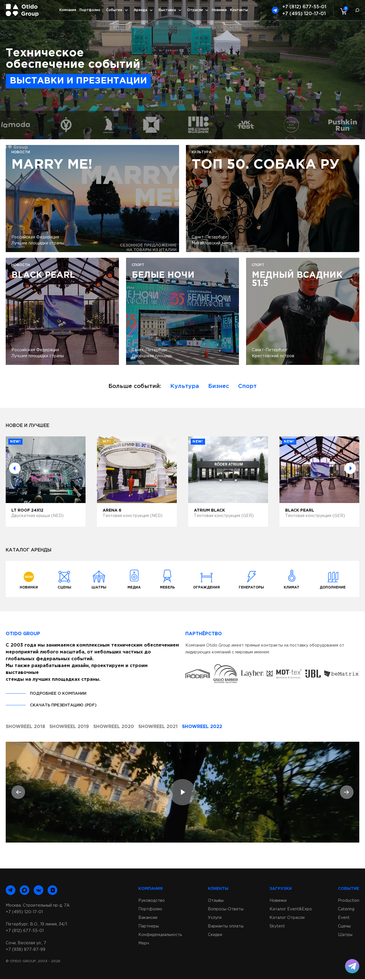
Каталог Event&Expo (290, 909)
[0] (342, 11)
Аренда (140, 10)
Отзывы (216, 900)
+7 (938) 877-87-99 (25, 949)
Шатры (345, 935)
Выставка (167, 10)
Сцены (344, 926)
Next (350, 468)
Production (348, 900)
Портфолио (90, 10)
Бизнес (218, 386)
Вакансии (147, 917)
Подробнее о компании (58, 693)
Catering (346, 909)
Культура (184, 386)
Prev (15, 468)
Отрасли (195, 10)
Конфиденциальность (160, 935)
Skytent (277, 926)
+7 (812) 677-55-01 (304, 7)
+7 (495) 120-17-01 (304, 14)
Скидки (215, 935)
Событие (114, 10)
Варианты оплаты (226, 926)
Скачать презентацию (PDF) (63, 705)
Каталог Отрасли (287, 917)
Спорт (247, 386)
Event (344, 917)
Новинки (219, 10)
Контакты (239, 10)
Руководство (151, 900)
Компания (67, 10)
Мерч (143, 943)
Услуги (215, 917)
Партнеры (148, 926)
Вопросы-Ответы (226, 909)
